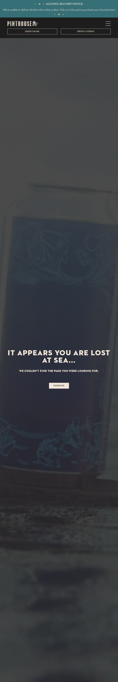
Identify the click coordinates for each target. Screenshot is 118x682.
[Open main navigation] (108, 23)
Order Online (32, 31)
